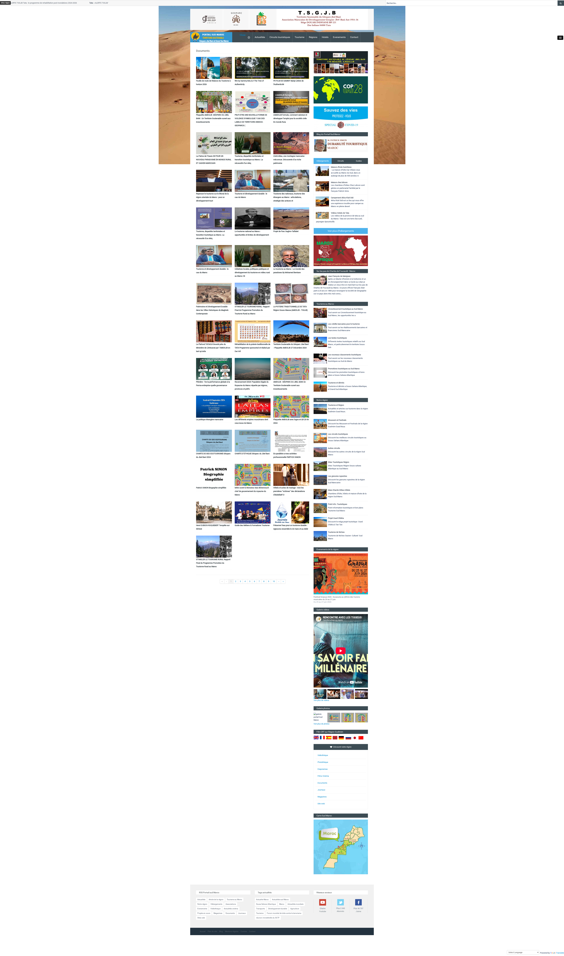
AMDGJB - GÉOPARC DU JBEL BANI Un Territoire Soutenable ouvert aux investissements (289, 385)
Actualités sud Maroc (280, 900)
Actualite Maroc (262, 900)
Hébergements (323, 161)
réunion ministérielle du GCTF (268, 918)
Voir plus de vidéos (321, 700)
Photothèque (323, 762)
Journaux (321, 790)
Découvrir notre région (342, 747)
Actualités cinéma (231, 909)
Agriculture (294, 909)
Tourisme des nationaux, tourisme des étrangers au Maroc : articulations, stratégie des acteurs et (289, 197)
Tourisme (299, 37)
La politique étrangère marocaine (209, 419)
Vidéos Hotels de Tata (340, 213)
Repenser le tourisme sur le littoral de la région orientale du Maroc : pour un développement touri (212, 197)
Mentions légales (231, 931)
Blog (221, 931)
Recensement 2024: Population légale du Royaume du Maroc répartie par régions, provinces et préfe (251, 385)
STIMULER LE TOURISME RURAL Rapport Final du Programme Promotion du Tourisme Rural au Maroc (213, 563)
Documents (322, 783)
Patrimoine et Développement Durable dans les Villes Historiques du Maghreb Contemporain (212, 310)
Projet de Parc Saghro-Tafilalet (285, 231)
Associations (231, 904)
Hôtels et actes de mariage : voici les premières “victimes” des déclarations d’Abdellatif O (289, 491)
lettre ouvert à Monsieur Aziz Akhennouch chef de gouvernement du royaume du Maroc (252, 491)
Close (242, 35)
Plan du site (212, 931)
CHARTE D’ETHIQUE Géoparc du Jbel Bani (252, 453)
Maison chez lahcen (339, 182)
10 (274, 581)
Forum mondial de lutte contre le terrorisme (284, 913)
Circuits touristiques (280, 37)
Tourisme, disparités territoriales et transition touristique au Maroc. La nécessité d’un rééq (249, 159)
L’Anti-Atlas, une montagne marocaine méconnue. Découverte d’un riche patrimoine (288, 159)
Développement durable (277, 909)
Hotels (325, 37)
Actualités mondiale (295, 904)
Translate (560, 953)
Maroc (281, 904)
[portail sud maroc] (209, 37)
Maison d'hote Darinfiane (341, 167)
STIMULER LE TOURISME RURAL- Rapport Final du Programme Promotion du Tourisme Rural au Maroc (252, 310)
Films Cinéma (323, 776)
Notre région (202, 904)
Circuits (341, 161)
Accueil (202, 931)
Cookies (244, 931)
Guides (359, 161)
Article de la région (216, 900)
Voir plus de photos (321, 724)
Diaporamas (323, 769)
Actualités (260, 37)
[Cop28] (341, 90)
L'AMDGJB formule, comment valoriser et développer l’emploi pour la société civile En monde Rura (290, 118)
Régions (313, 37)
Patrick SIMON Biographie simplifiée (211, 488)
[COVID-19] (341, 119)
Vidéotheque (215, 909)
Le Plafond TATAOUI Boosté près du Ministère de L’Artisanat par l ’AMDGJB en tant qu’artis (213, 347)
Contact (354, 37)
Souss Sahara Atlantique (266, 904)
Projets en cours (203, 913)
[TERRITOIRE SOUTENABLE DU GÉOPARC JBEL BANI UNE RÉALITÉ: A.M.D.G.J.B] (341, 62)
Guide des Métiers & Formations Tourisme (252, 525)
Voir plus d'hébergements (341, 230)
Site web (321, 804)
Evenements (339, 37)
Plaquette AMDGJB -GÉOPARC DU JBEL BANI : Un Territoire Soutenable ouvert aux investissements (213, 118)
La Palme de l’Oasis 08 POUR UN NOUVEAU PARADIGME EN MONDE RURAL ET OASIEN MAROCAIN (213, 159)
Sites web (201, 918)
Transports (260, 909)
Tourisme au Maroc (234, 900)
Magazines (322, 797)
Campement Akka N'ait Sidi (342, 198)
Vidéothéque (323, 755)
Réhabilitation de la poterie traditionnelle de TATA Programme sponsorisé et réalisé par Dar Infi (252, 347)
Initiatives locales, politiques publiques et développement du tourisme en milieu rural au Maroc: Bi (252, 272)
